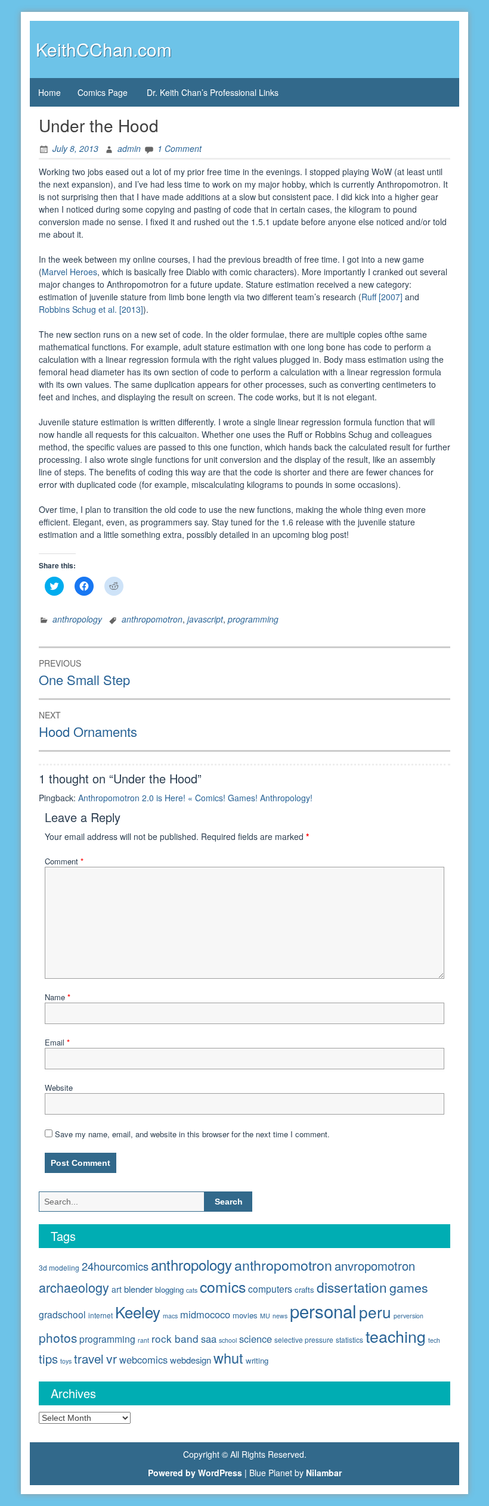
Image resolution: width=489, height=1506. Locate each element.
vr (111, 1358)
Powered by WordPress (195, 1473)
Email (57, 1042)
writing (257, 1360)
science (255, 1338)
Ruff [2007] (382, 297)
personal (323, 1310)
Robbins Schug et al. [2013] (91, 309)
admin (129, 148)
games (408, 1287)
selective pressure (303, 1339)
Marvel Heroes (69, 272)
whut (228, 1358)
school (228, 1340)
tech (434, 1340)
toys (66, 1360)
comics (223, 1286)
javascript (205, 619)
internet (100, 1315)
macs (170, 1315)
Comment (64, 861)
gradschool (62, 1314)
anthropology (77, 619)
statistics (349, 1339)
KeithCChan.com (104, 49)
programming (253, 619)
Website (59, 1087)
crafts (304, 1289)
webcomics (143, 1359)
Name (57, 997)
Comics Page (103, 92)
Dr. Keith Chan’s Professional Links (212, 92)
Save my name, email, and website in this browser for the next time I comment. (192, 1134)
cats (191, 1290)
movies (245, 1315)
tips (48, 1358)
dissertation (352, 1286)
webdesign (190, 1359)
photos (58, 1337)
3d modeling (59, 1267)
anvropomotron (375, 1265)
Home (49, 92)
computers (270, 1288)
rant (143, 1340)
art (117, 1289)
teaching (396, 1336)
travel (89, 1358)
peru (375, 1311)
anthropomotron (152, 619)
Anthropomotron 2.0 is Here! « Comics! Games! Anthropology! (195, 798)
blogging (169, 1289)
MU (265, 1315)
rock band (175, 1338)
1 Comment (179, 148)
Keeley (137, 1311)
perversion (408, 1315)
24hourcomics (115, 1266)
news (280, 1315)
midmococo (205, 1314)
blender (138, 1289)
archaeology (74, 1287)
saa (208, 1338)
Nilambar (324, 1473)
